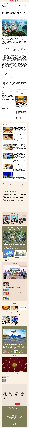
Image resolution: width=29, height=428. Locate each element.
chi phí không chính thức (7, 91)
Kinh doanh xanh (17, 395)
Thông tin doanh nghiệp (5, 398)
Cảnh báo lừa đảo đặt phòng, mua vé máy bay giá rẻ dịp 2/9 (7, 104)
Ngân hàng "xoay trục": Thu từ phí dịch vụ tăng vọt (14, 379)
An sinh (16, 396)
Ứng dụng (10, 395)
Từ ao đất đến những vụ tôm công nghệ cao (15, 287)
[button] (25, 351)
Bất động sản (4, 196)
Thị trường (4, 393)
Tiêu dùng (4, 394)
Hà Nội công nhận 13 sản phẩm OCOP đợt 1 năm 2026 (16, 282)
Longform (12, 229)
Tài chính (4, 183)
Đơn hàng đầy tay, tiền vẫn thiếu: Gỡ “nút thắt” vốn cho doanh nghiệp (21, 107)
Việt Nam (7, 3)
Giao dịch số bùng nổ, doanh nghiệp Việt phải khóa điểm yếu (21, 109)
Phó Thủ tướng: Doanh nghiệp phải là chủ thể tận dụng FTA (21, 118)
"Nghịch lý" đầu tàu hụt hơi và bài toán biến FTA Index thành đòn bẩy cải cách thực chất (21, 112)
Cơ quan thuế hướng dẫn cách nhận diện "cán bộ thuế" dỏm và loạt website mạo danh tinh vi (23, 313)
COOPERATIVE (16, 392)
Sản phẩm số (10, 394)
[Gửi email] (24, 10)
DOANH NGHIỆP (5, 392)
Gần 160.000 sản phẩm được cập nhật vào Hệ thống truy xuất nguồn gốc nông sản (8, 96)
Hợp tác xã (16, 393)
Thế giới (4, 210)
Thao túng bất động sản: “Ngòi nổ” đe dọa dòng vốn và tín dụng (8, 108)
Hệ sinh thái (22, 395)
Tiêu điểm (3, 3)
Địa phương (8, 210)
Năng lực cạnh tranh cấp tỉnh (9, 14)
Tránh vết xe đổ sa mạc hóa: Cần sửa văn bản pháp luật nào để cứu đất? (13, 197)
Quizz (18, 229)
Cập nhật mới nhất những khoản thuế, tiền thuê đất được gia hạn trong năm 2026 (8, 259)
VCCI (20, 91)
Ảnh (8, 228)
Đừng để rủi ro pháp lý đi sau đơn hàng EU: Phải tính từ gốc (21, 115)
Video (12, 228)
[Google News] (19, 10)
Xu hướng (10, 393)
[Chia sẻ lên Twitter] (23, 10)
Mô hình (16, 394)
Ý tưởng (22, 394)
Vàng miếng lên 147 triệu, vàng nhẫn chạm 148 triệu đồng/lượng (12, 191)
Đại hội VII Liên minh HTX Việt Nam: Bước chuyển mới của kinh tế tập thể (17, 376)
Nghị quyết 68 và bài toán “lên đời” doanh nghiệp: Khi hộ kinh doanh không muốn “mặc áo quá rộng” (8, 100)
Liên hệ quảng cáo (17, 402)
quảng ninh (17, 91)
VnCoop (15, 263)
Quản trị (4, 396)
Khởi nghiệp (22, 393)
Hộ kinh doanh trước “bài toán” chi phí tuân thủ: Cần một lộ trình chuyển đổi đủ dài (14, 194)
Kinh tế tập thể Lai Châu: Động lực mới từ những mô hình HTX (17, 296)
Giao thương (5, 395)
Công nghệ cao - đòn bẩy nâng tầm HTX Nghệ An (15, 292)
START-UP (22, 392)
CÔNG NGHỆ (10, 392)
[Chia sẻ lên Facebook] (22, 10)
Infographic (19, 228)
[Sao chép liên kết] (26, 10)
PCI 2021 (13, 91)
